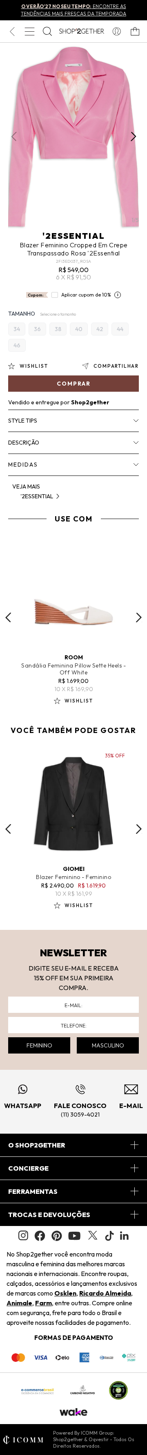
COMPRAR (74, 383)
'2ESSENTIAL (73, 236)
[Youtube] (74, 1235)
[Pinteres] (56, 1235)
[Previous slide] (8, 617)
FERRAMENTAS (33, 1191)
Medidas (23, 464)
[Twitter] (93, 1236)
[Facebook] (39, 1235)
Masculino (108, 1045)
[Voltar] (12, 31)
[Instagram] (23, 1235)
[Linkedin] (124, 1235)
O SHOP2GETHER (36, 1145)
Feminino (39, 1045)
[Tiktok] (109, 1235)
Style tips (22, 420)
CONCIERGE (28, 1168)
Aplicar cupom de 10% (86, 295)
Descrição (23, 442)
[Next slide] (139, 617)
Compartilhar (116, 366)
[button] (133, 137)
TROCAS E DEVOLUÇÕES (49, 1215)
